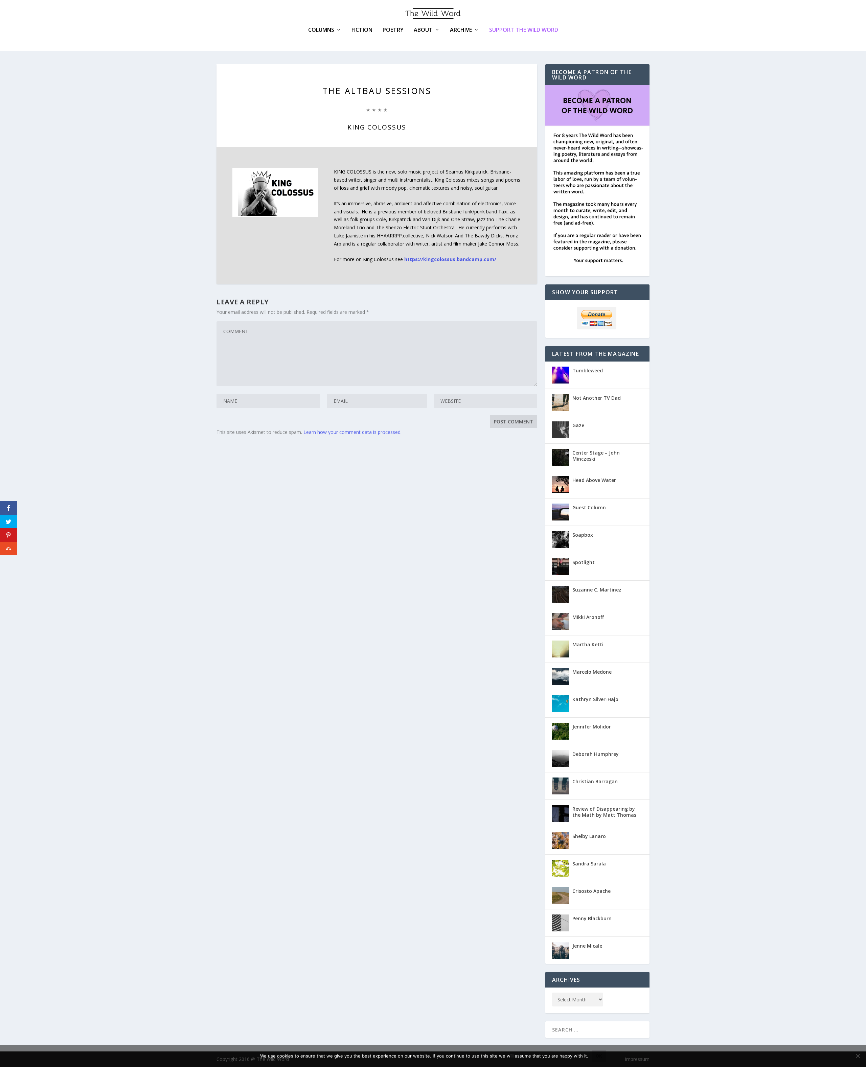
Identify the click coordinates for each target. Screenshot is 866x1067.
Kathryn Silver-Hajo (595, 699)
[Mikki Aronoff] (560, 621)
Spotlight (583, 562)
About (423, 30)
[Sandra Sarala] (560, 868)
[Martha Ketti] (560, 649)
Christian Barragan (595, 781)
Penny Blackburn (592, 918)
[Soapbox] (560, 539)
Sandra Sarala (589, 863)
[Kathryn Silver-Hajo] (560, 703)
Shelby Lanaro (589, 836)
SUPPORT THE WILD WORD (523, 29)
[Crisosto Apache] (560, 895)
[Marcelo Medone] (560, 676)
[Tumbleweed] (560, 375)
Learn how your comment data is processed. (352, 432)
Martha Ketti (587, 644)
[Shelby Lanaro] (560, 840)
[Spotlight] (560, 566)
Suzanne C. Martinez (596, 589)
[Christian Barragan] (560, 786)
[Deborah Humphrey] (560, 758)
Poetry (393, 30)
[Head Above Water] (560, 484)
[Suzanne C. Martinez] (560, 594)
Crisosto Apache (591, 891)
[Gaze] (560, 429)
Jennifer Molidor (591, 726)
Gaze (578, 425)
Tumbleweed (587, 370)
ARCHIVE (461, 30)
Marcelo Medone (592, 672)
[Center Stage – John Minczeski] (560, 457)
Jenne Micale (587, 946)
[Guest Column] (560, 512)
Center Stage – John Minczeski (596, 455)
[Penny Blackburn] (560, 922)
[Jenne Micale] (560, 950)
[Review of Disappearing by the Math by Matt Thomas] (560, 813)
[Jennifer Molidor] (560, 731)
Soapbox (582, 535)
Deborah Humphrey (595, 754)
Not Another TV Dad (596, 398)
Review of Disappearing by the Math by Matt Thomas (604, 812)
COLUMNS (321, 30)
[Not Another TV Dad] (560, 402)
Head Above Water (594, 480)
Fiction (361, 30)
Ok (599, 1056)
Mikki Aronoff (588, 617)
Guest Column (589, 507)
